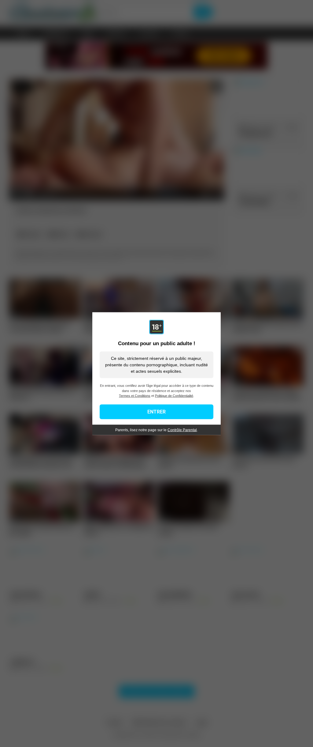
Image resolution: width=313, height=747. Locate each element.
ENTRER (156, 411)
